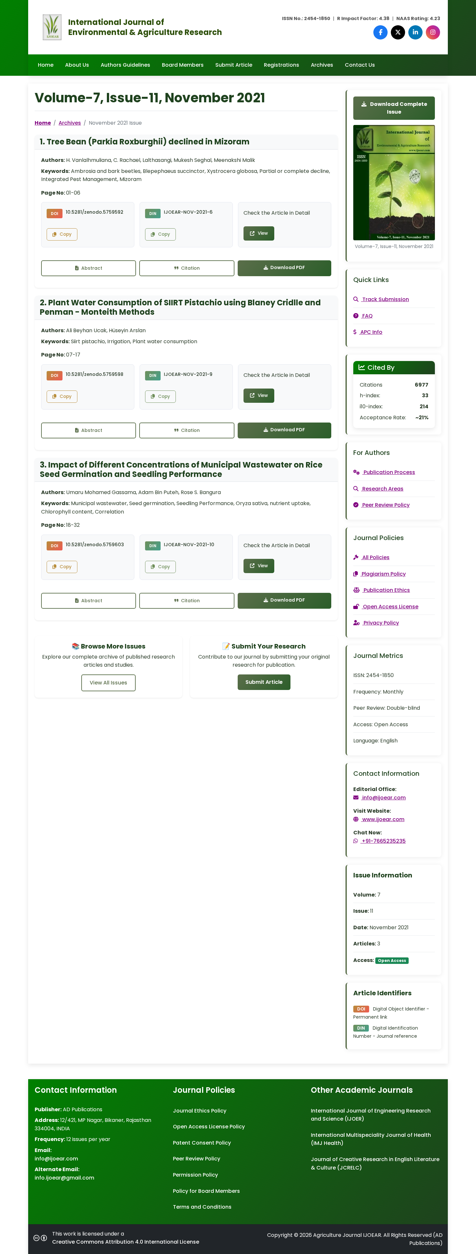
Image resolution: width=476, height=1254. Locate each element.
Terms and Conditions (202, 1207)
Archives (322, 65)
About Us (77, 65)
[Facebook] (380, 32)
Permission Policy (195, 1175)
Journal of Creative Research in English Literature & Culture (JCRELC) (375, 1163)
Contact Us (360, 65)
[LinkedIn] (415, 32)
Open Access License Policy (209, 1126)
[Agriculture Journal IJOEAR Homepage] (52, 26)
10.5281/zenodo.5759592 (94, 212)
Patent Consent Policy (202, 1143)
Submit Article (233, 65)
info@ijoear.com (56, 1158)
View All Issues (108, 682)
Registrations (281, 65)
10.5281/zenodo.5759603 (95, 544)
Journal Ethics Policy (199, 1110)
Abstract (91, 268)
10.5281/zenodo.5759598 (94, 374)
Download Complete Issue (398, 108)
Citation (190, 268)
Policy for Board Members (206, 1191)
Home (45, 65)
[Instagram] (433, 32)
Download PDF (287, 267)
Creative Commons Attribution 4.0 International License (125, 1242)
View (263, 233)
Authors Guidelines (125, 65)
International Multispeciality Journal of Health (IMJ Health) (371, 1139)
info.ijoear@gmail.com (64, 1177)
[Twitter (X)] (398, 32)
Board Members (183, 65)
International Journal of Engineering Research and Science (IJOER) (371, 1115)
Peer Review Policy (196, 1158)
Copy (66, 234)
